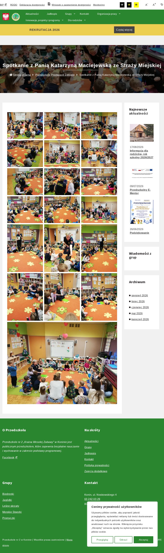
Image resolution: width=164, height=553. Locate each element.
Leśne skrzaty (10, 506)
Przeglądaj (102, 539)
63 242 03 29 (92, 499)
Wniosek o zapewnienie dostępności (71, 5)
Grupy (68, 13)
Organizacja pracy (107, 13)
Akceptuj (143, 539)
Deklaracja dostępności (32, 5)
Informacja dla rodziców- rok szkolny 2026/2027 (141, 154)
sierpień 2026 (139, 295)
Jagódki (7, 500)
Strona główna (22, 74)
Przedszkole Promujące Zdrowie (55, 74)
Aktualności (32, 13)
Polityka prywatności (96, 465)
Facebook (8, 457)
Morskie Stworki (12, 512)
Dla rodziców (75, 20)
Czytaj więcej (124, 29)
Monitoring (99, 5)
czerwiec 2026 (140, 307)
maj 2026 (137, 313)
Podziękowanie (139, 233)
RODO (13, 5)
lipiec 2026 (138, 301)
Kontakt (84, 13)
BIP (2, 5)
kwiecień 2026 (140, 319)
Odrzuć (123, 539)
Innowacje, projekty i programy (43, 20)
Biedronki (8, 494)
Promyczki (8, 518)
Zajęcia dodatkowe (95, 471)
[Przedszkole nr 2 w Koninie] (12, 17)
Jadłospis (52, 13)
